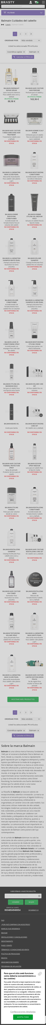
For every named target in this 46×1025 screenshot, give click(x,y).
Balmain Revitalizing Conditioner (34, 509)
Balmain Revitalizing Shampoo (11, 551)
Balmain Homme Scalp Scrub (34, 132)
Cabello (8, 25)
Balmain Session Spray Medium (34, 465)
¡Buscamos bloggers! (10, 962)
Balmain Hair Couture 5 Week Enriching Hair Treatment (11, 133)
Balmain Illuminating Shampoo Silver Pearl (34, 301)
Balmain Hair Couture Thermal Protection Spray (11, 466)
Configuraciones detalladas (23, 1011)
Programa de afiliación (11, 966)
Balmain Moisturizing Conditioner (34, 173)
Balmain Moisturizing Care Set (34, 425)
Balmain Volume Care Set (34, 385)
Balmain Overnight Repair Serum (11, 89)
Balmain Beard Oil (11, 424)
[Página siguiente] (31, 34)
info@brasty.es (33, 910)
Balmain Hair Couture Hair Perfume (35, 89)
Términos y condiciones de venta (15, 950)
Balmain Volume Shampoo (34, 259)
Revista (4, 958)
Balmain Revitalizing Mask (34, 592)
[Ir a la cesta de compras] (35, 2)
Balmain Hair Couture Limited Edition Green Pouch (35, 677)
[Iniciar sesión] (30, 2)
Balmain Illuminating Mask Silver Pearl (11, 173)
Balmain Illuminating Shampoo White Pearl (11, 259)
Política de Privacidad (10, 954)
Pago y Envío (6, 945)
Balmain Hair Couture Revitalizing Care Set (35, 551)
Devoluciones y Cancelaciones (14, 937)
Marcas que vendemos (10, 929)
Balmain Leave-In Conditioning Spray (12, 343)
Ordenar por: (11, 40)
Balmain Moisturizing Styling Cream (34, 343)
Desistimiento (7, 941)
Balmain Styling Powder (11, 509)
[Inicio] (2, 24)
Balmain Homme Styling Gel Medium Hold (34, 216)
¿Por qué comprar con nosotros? (15, 925)
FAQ (2, 920)
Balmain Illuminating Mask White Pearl (34, 634)
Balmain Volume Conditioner (11, 301)
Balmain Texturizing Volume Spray (11, 634)
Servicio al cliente (12, 909)
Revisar (4, 933)
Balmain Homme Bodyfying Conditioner (11, 216)
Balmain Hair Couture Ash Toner (11, 592)
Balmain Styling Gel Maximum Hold (11, 385)
